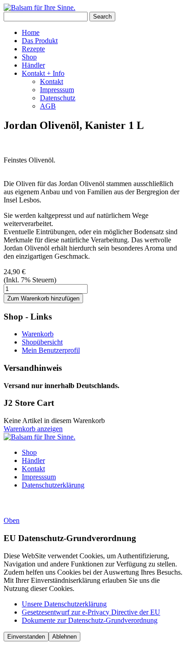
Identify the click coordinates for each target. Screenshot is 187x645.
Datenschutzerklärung (53, 485)
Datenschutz (57, 98)
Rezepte (33, 49)
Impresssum (57, 90)
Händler (33, 65)
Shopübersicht (42, 342)
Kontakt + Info (43, 73)
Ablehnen (64, 636)
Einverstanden (26, 636)
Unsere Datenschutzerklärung (64, 604)
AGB (48, 106)
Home (30, 32)
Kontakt (51, 81)
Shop (29, 57)
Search (102, 16)
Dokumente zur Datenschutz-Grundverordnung (89, 620)
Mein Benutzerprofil (51, 350)
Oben (12, 520)
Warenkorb (38, 334)
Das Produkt (40, 40)
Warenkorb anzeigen (33, 429)
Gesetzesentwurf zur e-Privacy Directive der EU (91, 612)
